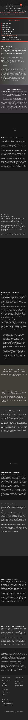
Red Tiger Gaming (6, 680)
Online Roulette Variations (7, 31)
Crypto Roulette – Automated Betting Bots (11, 39)
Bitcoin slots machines (7, 701)
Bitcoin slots (8, 6)
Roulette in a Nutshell (7, 23)
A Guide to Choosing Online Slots (9, 10)
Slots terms (18, 683)
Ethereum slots (23, 6)
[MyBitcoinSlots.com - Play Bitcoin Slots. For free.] (14, 2)
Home (3, 6)
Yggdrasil (4, 694)
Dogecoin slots (15, 6)
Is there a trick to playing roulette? (9, 37)
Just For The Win (6, 692)
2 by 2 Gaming (5, 689)
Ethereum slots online (7, 705)
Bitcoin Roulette (9, 8)
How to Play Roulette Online (8, 29)
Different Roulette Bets (7, 33)
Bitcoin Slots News (21, 10)
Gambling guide (19, 682)
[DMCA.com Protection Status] (14, 718)
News (16, 687)
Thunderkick (5, 691)
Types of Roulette (6, 25)
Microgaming (5, 685)
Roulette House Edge (7, 27)
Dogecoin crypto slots (7, 703)
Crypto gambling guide (18, 8)
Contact (14, 712)
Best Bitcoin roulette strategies (10, 35)
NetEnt (3, 683)
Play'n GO (4, 682)
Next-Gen (4, 696)
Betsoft (4, 687)
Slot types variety (19, 685)
